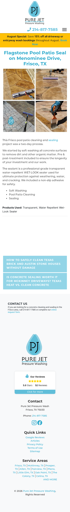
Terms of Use (35, 447)
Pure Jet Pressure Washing (39, 491)
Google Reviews (35, 437)
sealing (53, 140)
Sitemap (35, 451)
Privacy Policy (35, 444)
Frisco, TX (20, 465)
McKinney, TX (36, 465)
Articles (35, 440)
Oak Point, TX (43, 472)
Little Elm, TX (25, 472)
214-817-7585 (44, 29)
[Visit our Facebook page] (39, 422)
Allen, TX (25, 469)
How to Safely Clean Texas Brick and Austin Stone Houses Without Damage (34, 264)
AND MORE (50, 479)
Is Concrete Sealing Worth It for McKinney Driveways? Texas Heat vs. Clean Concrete (34, 281)
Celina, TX (42, 476)
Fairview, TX (39, 469)
